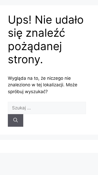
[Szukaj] (15, 120)
